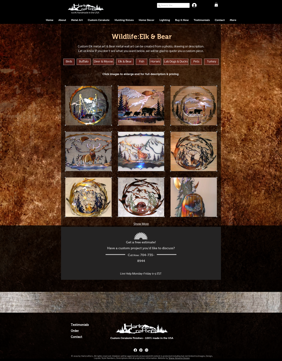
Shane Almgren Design (179, 358)
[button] (216, 4)
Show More (141, 224)
